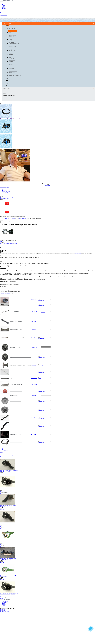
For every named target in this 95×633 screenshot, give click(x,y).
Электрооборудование (12, 51)
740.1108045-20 (34, 296)
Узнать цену (2, 226)
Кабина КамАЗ (11, 58)
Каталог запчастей (5, 19)
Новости (1, 437)
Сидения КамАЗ (11, 68)
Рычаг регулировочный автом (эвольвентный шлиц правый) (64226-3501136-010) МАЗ (9, 456)
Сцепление (10, 32)
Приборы (10, 53)
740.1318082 (33, 314)
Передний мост (11, 42)
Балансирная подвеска (12, 46)
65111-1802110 (33, 322)
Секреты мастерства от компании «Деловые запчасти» (9, 182)
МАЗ (7, 78)
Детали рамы (11, 44)
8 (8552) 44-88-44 (10, 14)
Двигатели (8, 80)
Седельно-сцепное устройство (14, 43)
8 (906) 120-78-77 (4, 14)
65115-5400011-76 (34, 419)
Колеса (10, 47)
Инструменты (11, 54)
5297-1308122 (33, 380)
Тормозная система (12, 50)
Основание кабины (12, 60)
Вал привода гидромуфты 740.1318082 (16, 314)
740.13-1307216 (34, 394)
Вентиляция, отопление (13, 69)
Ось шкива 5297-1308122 (14, 380)
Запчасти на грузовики (7, 23)
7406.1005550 (33, 306)
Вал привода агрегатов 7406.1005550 (16, 306)
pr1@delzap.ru (47, 170)
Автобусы (4, 93)
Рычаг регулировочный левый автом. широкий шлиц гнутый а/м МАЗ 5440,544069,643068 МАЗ (9, 578)
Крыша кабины (11, 65)
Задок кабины (11, 64)
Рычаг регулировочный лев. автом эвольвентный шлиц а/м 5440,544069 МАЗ (8, 473)
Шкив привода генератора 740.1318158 (16, 284)
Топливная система (12, 28)
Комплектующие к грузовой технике (9, 95)
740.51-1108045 (34, 363)
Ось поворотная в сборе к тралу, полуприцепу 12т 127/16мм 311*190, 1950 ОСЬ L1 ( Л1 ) (8, 544)
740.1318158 (33, 284)
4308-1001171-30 (34, 410)
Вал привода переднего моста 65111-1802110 (17, 322)
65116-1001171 (33, 402)
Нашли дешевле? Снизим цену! (12, 228)
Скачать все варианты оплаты (5, 278)
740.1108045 (33, 356)
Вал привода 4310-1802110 (14, 289)
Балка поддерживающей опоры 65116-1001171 (17, 402)
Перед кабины (11, 61)
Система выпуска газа (12, 29)
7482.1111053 (33, 350)
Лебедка (10, 57)
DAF (7, 83)
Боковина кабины (12, 62)
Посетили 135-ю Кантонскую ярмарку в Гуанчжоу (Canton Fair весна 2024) (13, 180)
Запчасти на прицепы (6, 88)
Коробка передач (11, 33)
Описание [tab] (4, 229)
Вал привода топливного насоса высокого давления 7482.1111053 (20, 350)
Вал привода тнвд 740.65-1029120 (15, 332)
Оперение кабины (12, 72)
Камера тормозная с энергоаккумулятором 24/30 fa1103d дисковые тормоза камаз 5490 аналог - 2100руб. (18, 118)
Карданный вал (11, 36)
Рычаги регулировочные (7, 90)
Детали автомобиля (12, 76)
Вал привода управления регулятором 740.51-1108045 (18, 363)
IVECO (7, 82)
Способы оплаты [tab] (5, 230)
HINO (7, 85)
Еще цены (39, 285)
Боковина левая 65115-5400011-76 (15, 419)
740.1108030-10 (34, 369)
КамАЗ (7, 25)
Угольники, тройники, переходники (15, 75)
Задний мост (11, 39)
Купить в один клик (3, 228)
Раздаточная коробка (12, 35)
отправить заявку (78, 238)
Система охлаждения (12, 31)
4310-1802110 (33, 289)
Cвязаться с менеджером (4, 172)
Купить (1, 460)
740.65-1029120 (34, 332)
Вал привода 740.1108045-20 (14, 296)
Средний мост (11, 40)
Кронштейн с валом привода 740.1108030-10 (17, 369)
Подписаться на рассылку (4, 183)
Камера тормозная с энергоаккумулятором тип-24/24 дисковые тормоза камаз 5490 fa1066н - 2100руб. (17, 133)
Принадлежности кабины (13, 71)
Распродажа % (5, 97)
